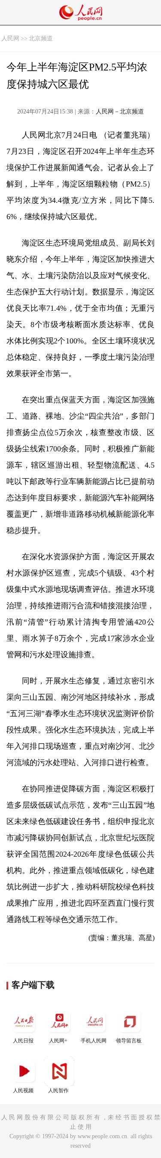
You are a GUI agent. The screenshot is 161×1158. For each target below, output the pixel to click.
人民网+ (58, 1041)
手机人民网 (93, 1041)
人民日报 (23, 1041)
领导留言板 (129, 1041)
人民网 (10, 38)
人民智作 (58, 1091)
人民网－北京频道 (120, 111)
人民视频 (23, 1091)
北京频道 (41, 38)
